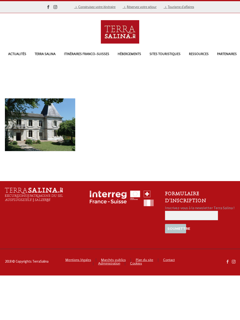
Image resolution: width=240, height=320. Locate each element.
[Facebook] (48, 7)
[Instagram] (55, 7)
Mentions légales (78, 260)
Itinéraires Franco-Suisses (86, 54)
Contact (169, 260)
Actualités (17, 54)
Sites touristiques (165, 54)
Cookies (136, 263)
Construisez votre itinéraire (97, 7)
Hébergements (129, 54)
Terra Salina (45, 54)
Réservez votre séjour (142, 7)
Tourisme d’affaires (181, 7)
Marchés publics (113, 260)
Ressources (199, 54)
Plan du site (144, 260)
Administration (109, 263)
